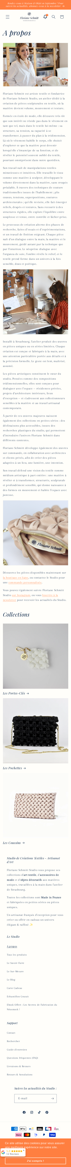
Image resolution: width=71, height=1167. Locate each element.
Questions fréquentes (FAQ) (22, 1057)
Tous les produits (17, 954)
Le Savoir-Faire (15, 963)
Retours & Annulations (20, 1074)
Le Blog (11, 979)
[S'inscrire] (52, 1098)
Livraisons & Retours (19, 1066)
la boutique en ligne (15, 577)
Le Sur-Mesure (15, 971)
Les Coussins (12, 843)
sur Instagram (21, 595)
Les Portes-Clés (14, 693)
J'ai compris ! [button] (35, 1160)
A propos (12, 946)
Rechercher (13, 1041)
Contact (11, 1032)
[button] (7, 17)
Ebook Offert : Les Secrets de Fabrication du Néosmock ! (32, 1007)
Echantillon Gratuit (18, 996)
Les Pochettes (12, 768)
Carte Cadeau (14, 988)
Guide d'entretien (17, 1049)
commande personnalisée (25, 582)
